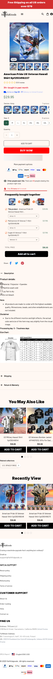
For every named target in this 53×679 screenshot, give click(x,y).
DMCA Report (5, 654)
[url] (3, 554)
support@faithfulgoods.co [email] (11, 557)
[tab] (22, 457)
